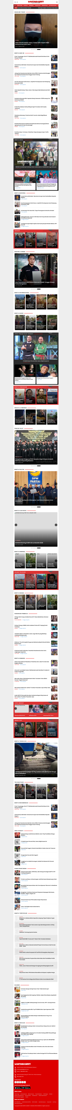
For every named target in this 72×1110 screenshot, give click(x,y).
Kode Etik (49, 1102)
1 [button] (31, 49)
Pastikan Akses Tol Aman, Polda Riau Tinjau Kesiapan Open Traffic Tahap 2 (32, 132)
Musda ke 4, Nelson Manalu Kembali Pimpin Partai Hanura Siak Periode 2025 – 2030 (37, 945)
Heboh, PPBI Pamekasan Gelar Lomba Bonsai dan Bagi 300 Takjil (30, 421)
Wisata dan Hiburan (19, 1095)
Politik (17, 497)
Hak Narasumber (18, 1103)
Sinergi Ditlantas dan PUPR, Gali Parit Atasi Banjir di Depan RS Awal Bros (35, 542)
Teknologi (37, 5)
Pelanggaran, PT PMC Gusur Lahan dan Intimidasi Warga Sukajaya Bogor (30, 565)
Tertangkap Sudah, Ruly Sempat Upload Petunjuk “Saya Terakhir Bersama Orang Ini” (41, 565)
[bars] (56, 2)
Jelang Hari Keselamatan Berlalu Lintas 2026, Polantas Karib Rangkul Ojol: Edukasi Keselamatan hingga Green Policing (32, 74)
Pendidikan (45, 5)
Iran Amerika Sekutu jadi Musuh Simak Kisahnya (40, 306)
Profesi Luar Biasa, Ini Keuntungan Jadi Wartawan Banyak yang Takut (52, 244)
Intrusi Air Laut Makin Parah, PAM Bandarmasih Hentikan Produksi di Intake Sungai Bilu (32, 670)
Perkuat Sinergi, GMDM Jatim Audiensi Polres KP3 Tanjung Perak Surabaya (31, 626)
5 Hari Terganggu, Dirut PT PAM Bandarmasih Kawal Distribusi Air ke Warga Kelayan (32, 57)
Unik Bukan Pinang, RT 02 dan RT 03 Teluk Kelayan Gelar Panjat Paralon (52, 421)
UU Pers (54, 1102)
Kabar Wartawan (43, 1095)
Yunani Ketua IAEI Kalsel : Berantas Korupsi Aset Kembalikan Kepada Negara (32, 65)
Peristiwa (19, 5)
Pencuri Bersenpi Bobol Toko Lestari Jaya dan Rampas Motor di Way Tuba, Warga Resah (36, 925)
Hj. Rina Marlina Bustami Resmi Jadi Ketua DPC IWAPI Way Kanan (19, 586)
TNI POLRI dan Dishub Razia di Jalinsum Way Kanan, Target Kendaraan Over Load (41, 586)
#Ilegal (31, 715)
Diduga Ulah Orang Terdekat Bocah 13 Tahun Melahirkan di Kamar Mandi (31, 617)
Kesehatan (34, 1095)
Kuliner (50, 1094)
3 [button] (34, 49)
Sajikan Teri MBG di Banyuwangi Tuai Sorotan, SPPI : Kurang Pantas (38, 1002)
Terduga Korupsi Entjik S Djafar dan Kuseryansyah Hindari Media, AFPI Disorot (39, 224)
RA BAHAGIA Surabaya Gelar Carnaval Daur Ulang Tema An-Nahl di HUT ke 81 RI (38, 1026)
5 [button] (40, 49)
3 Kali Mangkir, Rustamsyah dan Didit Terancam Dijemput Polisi (52, 586)
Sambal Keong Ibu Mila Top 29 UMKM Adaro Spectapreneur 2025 (37, 1009)
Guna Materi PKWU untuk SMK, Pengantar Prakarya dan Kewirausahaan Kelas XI (41, 244)
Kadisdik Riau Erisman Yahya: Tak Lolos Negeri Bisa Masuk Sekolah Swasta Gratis (41, 401)
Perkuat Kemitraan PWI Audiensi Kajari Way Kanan (34, 899)
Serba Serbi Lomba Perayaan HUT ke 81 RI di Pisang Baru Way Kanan (36, 952)
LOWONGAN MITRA (26, 1102)
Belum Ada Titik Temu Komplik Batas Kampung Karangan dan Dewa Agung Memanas (20, 327)
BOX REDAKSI (17, 1102)
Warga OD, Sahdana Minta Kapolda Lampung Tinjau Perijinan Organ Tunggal (36, 918)
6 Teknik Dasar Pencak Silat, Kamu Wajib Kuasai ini (36, 361)
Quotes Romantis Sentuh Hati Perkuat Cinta (40, 734)
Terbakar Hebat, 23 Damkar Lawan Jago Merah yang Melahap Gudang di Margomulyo (30, 634)
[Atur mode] (17, 2)
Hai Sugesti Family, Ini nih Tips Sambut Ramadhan (29, 734)
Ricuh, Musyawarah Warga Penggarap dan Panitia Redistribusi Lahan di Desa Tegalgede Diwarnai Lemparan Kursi (46, 185)
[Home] (15, 5)
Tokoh (26, 1097)
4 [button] (37, 49)
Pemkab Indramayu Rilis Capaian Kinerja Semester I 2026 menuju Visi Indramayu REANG (32, 99)
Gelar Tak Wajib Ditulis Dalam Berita (30, 906)
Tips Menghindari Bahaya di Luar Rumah (19, 734)
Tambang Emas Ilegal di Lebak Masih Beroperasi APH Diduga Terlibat (35, 501)
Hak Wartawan (42, 1102)
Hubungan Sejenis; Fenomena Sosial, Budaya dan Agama (41, 7)
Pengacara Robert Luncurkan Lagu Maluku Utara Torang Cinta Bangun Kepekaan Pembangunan (41, 421)
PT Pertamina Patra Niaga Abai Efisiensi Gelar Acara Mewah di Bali (36, 979)
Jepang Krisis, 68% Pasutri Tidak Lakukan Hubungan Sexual (30, 306)
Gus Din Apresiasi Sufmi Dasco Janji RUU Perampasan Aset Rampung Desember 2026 (34, 43)
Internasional (52, 5)
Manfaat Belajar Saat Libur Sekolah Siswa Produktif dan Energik (19, 401)
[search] (15, 2)
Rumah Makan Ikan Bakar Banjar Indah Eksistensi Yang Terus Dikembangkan (36, 1016)
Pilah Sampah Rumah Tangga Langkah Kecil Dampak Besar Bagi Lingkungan (19, 244)
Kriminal (31, 5)
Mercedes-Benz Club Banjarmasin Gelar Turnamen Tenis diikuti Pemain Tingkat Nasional (31, 679)
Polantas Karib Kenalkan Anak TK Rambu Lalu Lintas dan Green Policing (37, 1047)
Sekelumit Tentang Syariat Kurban (28, 932)
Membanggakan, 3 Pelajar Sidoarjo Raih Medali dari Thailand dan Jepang (20, 306)
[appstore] (18, 1088)
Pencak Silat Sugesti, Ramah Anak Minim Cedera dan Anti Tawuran (38, 848)
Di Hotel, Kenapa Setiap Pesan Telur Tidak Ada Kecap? (35, 989)
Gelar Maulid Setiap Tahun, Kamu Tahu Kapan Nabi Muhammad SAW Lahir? (32, 90)
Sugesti (26, 5)
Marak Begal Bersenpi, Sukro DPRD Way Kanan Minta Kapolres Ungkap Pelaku (20, 565)
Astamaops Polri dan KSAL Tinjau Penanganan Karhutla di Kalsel (37, 210)
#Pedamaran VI (47, 715)
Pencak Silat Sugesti (19, 1097)
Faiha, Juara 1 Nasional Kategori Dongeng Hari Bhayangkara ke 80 (36, 965)
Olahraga (18, 456)
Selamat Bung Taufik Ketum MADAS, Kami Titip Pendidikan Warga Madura (38, 834)
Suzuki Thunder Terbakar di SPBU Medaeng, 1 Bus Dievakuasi (30, 586)
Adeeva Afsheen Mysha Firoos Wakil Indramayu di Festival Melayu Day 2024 (52, 306)
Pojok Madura (18, 619)
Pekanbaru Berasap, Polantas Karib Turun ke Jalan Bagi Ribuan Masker (31, 116)
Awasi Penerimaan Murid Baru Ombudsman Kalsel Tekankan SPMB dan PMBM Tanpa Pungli (30, 401)
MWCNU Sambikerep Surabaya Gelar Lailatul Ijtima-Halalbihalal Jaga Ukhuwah (36, 167)
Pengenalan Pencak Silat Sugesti (45, 378)
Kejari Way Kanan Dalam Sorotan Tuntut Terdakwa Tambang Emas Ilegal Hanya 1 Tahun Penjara (30, 606)
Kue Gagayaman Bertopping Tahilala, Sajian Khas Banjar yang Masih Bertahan (38, 995)
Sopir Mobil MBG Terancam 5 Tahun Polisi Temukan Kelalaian (35, 939)
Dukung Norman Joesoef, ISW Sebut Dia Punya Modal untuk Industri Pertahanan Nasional (38, 217)
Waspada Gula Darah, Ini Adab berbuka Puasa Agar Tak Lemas (52, 734)
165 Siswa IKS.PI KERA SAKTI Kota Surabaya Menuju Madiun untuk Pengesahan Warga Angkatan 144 (34, 460)
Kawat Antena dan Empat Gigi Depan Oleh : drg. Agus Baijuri (35, 773)
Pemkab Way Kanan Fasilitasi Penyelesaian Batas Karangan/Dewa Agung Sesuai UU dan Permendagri (32, 124)
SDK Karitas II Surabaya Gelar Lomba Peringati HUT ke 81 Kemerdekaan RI (39, 1054)
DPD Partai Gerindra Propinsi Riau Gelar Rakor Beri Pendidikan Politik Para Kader (37, 959)
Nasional (17, 40)
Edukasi (16, 109)
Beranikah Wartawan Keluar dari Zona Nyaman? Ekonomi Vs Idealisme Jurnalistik (39, 886)
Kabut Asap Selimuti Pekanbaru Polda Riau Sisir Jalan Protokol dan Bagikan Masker (32, 662)
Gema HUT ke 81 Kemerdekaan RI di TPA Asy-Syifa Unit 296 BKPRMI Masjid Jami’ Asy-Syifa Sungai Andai (38, 1040)
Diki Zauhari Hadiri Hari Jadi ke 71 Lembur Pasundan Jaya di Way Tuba (32, 687)
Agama (16, 93)
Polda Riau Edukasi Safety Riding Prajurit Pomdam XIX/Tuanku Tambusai (30, 107)
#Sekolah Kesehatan (20, 715)
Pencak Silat (28, 1095)
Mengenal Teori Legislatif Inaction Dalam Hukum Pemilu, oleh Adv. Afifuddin (20, 606)
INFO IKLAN (34, 1102)
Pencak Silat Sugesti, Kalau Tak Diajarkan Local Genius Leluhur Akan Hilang (24, 379)
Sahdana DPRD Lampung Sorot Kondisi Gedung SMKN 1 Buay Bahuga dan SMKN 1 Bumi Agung (38, 1033)
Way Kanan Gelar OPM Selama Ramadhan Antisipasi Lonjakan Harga (37, 972)
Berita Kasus (31, 1094)
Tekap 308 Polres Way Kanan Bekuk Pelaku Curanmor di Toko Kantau (51, 565)
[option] (36, 31)
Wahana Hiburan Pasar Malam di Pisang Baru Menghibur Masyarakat (20, 421)
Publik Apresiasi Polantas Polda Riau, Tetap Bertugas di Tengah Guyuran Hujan (30, 327)
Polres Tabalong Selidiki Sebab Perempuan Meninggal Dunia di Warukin (41, 327)
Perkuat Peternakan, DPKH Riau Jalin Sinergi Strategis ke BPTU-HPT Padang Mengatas (38, 872)
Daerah (16, 101)
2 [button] (33, 49)
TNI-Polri (17, 76)
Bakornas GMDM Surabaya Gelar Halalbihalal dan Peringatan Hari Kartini (23, 185)
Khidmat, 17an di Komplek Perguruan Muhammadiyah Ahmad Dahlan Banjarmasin (32, 642)
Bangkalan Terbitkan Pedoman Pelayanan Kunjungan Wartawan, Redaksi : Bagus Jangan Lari (33, 283)
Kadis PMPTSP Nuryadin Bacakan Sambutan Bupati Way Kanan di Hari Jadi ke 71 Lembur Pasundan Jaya (31, 696)
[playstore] (26, 1088)
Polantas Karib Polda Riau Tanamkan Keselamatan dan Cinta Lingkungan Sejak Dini (30, 651)
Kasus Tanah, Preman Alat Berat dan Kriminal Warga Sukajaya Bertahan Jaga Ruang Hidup (52, 327)
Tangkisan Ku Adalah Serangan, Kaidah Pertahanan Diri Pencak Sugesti (37, 862)
